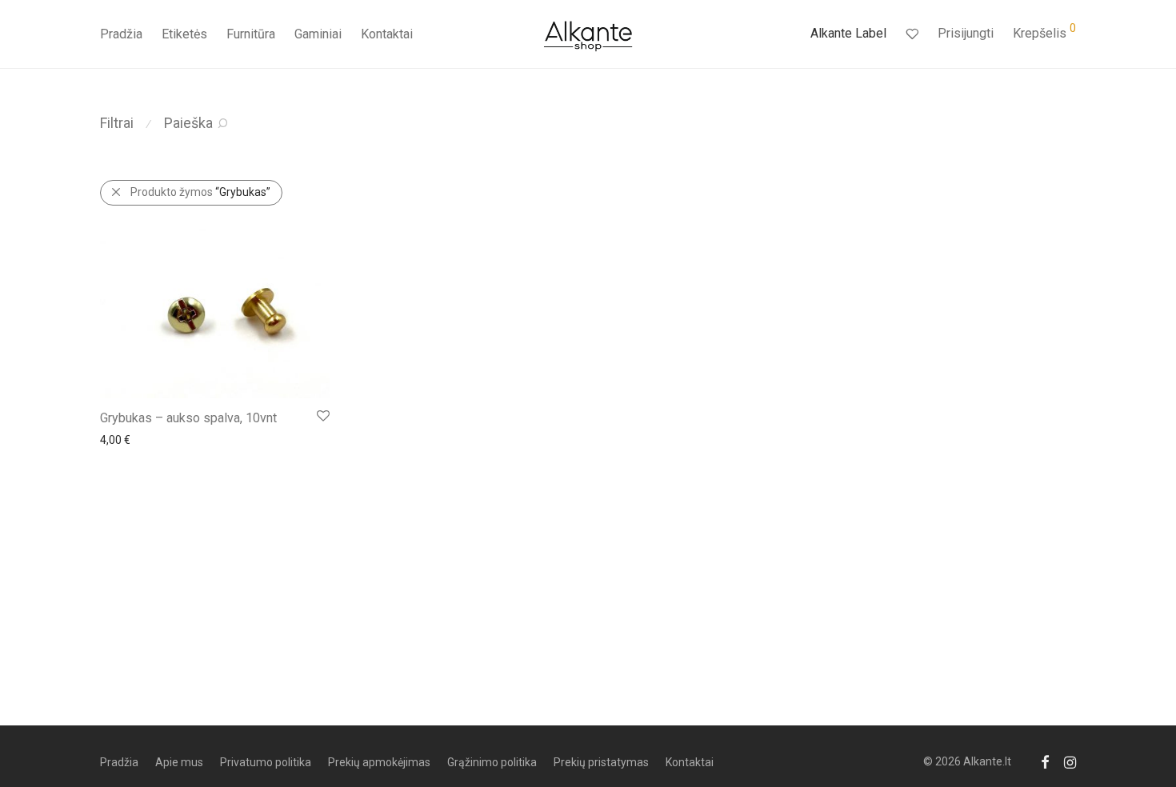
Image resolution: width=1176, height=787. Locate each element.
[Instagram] (1070, 761)
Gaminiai (318, 34)
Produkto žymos (200, 192)
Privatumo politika (265, 762)
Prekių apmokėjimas (379, 762)
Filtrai (117, 122)
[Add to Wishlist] (322, 416)
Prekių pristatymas (601, 762)
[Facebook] (1045, 761)
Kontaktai (387, 34)
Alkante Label (848, 33)
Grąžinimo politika (492, 762)
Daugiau (113, 439)
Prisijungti (966, 33)
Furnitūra (250, 34)
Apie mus (179, 762)
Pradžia (121, 34)
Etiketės (184, 34)
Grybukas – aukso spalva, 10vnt (188, 417)
